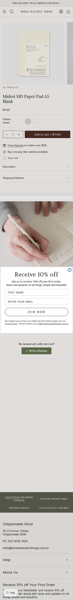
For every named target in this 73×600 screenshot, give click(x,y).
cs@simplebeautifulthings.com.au (53, 323)
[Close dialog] (69, 270)
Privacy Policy (11, 323)
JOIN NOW (36, 312)
